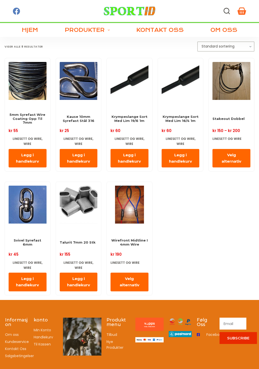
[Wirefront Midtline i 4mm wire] (129, 206)
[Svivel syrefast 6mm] (28, 206)
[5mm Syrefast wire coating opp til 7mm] (28, 82)
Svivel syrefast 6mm (27, 242)
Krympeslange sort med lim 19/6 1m (129, 119)
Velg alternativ (231, 158)
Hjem (30, 30)
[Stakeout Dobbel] (231, 82)
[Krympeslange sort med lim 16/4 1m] (181, 82)
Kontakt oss (160, 30)
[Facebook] (16, 11)
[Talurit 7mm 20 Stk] (79, 206)
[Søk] (227, 11)
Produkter (85, 30)
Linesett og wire (27, 139)
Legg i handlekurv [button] (27, 158)
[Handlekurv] (242, 11)
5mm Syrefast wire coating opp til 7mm (27, 118)
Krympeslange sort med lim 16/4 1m (181, 119)
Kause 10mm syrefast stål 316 (78, 119)
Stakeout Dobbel (228, 119)
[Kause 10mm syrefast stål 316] (79, 82)
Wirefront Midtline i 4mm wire (129, 242)
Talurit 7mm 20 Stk (78, 242)
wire (27, 144)
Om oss (223, 30)
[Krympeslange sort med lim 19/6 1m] (129, 82)
